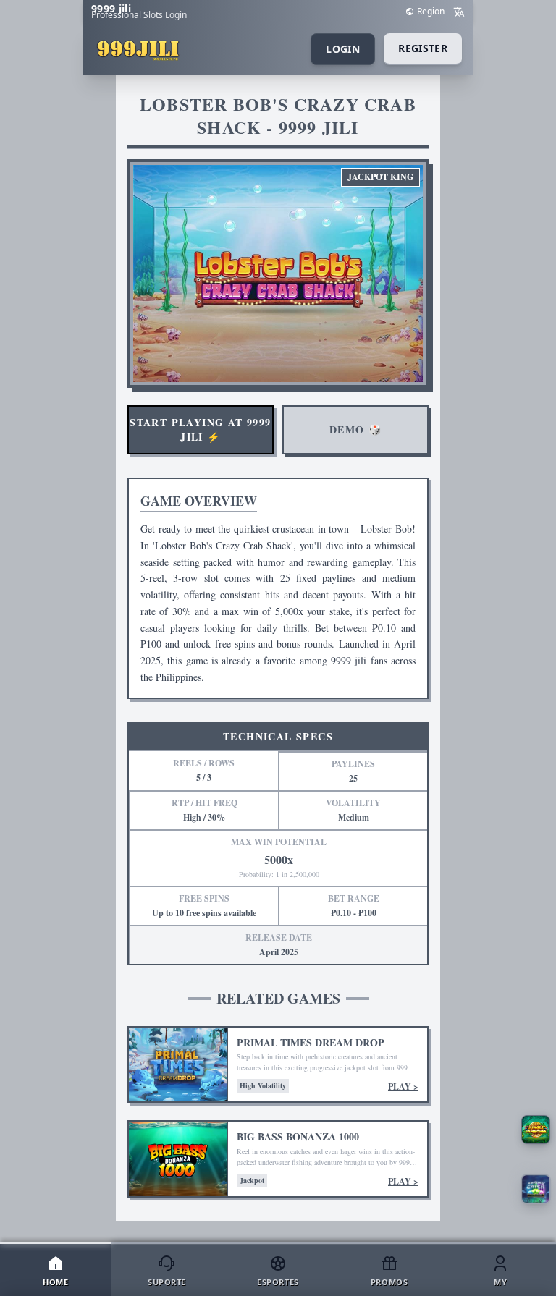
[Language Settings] (459, 11)
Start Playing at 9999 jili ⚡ (200, 429)
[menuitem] (55, 1270)
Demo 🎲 (355, 429)
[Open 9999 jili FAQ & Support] (535, 1129)
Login (343, 49)
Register (422, 48)
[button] (535, 1188)
